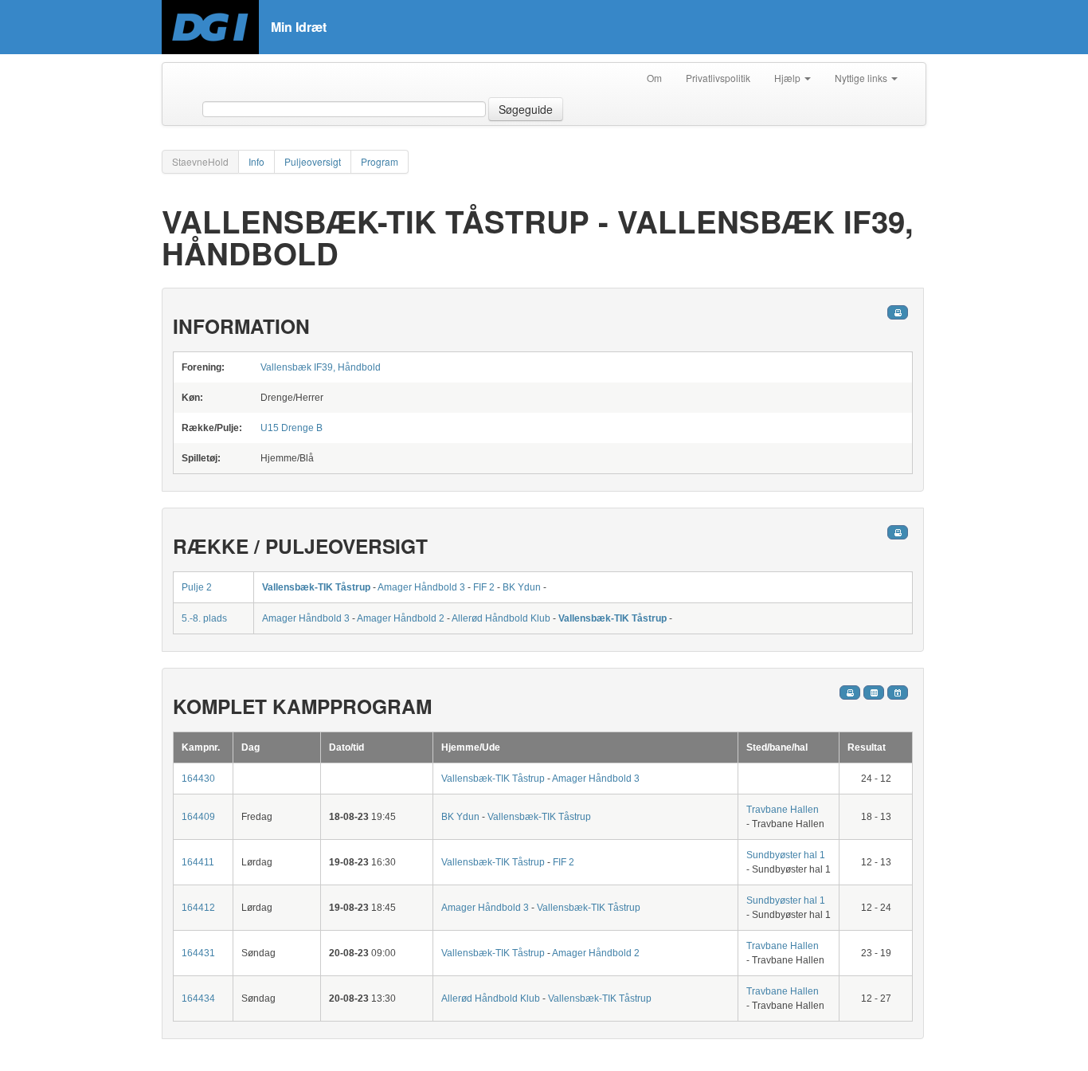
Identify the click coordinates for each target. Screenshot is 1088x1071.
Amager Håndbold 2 (400, 618)
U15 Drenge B (291, 428)
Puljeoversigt (312, 161)
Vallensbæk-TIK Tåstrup (317, 587)
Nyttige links (862, 77)
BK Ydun (522, 587)
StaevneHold (200, 161)
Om (654, 77)
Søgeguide (526, 109)
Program (379, 161)
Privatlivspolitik (718, 77)
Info (256, 161)
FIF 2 (484, 587)
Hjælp (788, 77)
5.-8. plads (204, 618)
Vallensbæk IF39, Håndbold (320, 367)
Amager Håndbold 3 (421, 587)
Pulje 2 (197, 587)
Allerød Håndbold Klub (501, 618)
